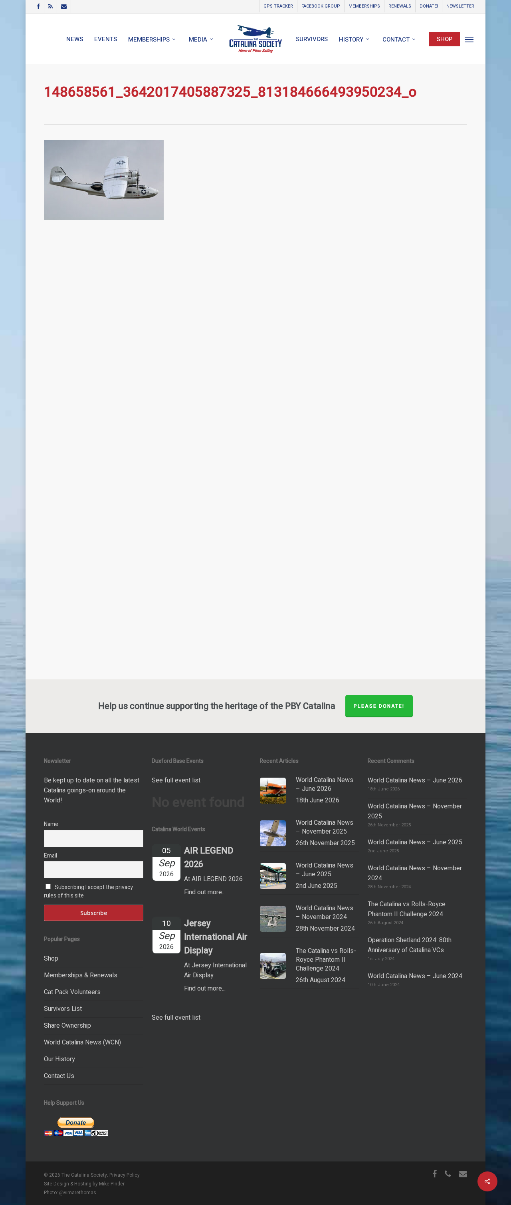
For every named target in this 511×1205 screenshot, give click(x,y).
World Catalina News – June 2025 (415, 842)
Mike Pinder (112, 1183)
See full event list (176, 780)
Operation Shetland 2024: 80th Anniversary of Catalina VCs (410, 945)
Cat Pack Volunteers (72, 992)
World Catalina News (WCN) (82, 1042)
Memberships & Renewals (80, 975)
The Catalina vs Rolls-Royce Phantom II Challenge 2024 (407, 909)
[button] (469, 39)
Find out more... (205, 892)
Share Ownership (67, 1025)
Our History (59, 1059)
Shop (51, 958)
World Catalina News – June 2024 (415, 976)
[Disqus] (255, 349)
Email (50, 856)
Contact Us (59, 1076)
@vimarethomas (77, 1192)
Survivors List (63, 1009)
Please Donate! (379, 706)
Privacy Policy (124, 1175)
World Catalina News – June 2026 (415, 780)
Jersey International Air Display (216, 937)
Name (51, 824)
